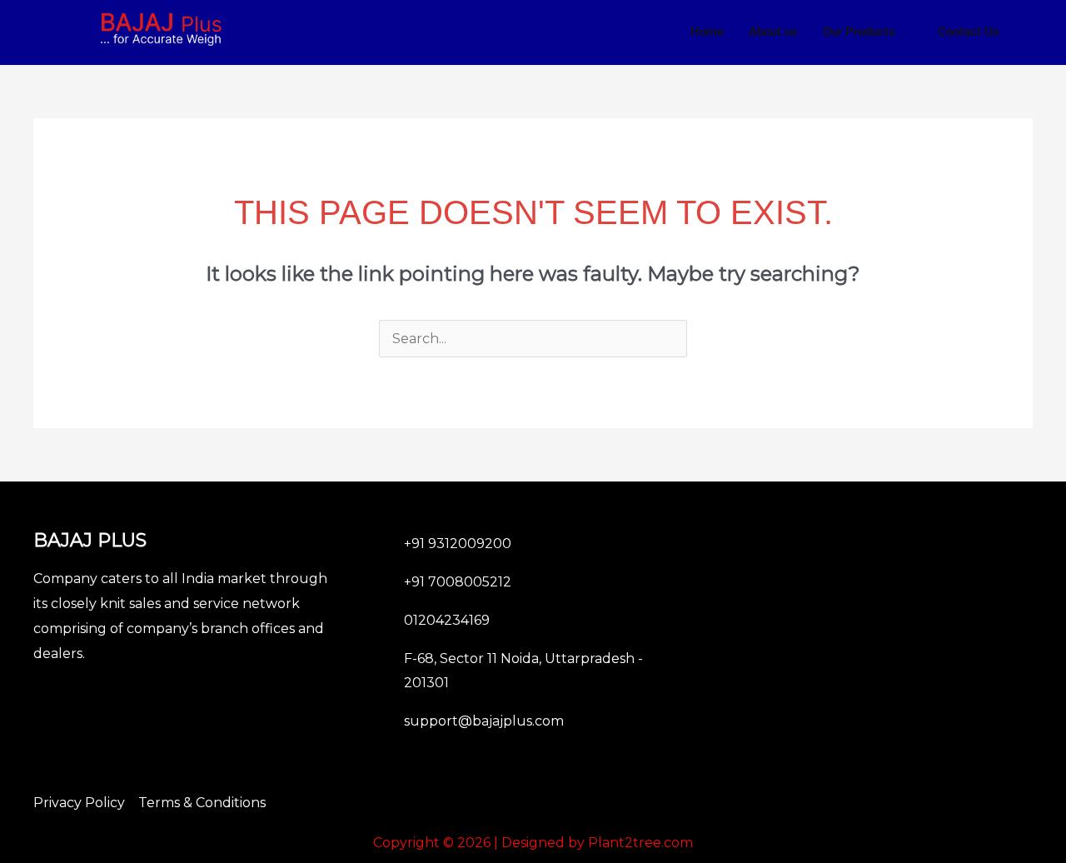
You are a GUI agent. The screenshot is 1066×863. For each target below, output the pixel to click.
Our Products (859, 31)
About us (773, 31)
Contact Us (968, 31)
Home (707, 31)
